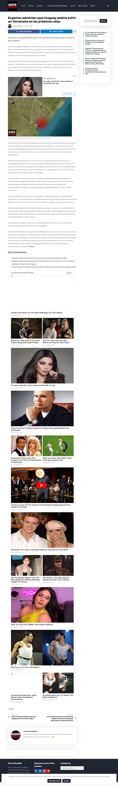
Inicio (24, 6)
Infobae (31, 246)
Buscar (103, 21)
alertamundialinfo (17, 26)
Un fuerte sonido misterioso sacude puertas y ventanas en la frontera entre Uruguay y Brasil (44, 267)
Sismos (31, 6)
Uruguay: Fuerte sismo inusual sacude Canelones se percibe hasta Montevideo (39, 258)
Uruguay (11, 709)
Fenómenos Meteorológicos (57, 6)
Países (93, 6)
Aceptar (66, 781)
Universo (40, 6)
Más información (54, 781)
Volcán (72, 6)
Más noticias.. (83, 6)
